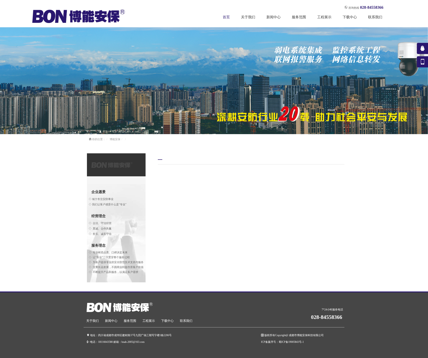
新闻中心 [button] (273, 17)
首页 (226, 17)
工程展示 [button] (324, 17)
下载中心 (167, 321)
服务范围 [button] (299, 17)
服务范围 (130, 321)
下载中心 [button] (350, 17)
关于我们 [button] (248, 17)
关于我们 (92, 321)
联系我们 (375, 17)
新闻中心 (111, 321)
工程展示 (148, 321)
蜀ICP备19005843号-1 (291, 341)
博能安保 (115, 139)
